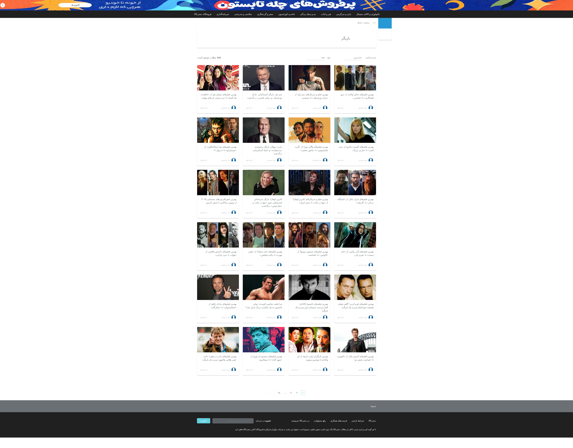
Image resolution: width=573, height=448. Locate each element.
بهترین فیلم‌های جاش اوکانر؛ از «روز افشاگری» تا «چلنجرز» (357, 96)
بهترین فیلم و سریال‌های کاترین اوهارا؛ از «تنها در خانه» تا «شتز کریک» (310, 201)
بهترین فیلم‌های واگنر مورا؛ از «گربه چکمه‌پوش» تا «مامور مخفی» (311, 148)
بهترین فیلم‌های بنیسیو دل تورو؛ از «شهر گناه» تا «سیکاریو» (266, 358)
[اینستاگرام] (203, 429)
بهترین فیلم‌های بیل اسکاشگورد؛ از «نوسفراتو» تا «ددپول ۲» (220, 148)
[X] (209, 429)
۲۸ (279, 393)
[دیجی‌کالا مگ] (385, 23)
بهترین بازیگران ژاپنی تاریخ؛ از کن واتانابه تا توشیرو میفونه (312, 358)
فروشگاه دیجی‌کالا (202, 14)
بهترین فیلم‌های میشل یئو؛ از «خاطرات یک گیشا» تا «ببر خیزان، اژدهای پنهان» (219, 96)
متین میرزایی (317, 108)
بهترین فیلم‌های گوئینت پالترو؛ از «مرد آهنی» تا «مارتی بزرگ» (356, 148)
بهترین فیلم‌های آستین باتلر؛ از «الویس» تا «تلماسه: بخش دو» (355, 358)
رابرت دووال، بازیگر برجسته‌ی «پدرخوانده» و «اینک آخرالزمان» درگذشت (267, 150)
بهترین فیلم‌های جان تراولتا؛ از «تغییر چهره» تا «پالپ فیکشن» (265, 253)
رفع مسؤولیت (320, 421)
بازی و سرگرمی (343, 14)
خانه (374, 23)
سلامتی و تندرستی (243, 14)
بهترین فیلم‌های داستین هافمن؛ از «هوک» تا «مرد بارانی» (221, 253)
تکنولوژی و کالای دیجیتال (368, 14)
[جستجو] (385, 34)
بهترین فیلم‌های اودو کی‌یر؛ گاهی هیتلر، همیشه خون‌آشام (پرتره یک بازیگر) (356, 306)
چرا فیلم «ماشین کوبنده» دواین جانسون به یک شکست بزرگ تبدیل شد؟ (264, 306)
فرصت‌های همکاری (338, 421)
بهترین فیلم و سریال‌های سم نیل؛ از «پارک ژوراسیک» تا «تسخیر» (311, 96)
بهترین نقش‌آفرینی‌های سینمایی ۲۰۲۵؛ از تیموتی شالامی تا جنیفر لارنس (219, 201)
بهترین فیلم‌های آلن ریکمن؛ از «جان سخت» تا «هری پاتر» (357, 253)
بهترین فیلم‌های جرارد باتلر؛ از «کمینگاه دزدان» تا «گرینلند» (355, 201)
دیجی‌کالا (372, 421)
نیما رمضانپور (362, 108)
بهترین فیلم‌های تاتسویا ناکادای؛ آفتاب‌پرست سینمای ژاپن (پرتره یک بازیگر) (311, 307)
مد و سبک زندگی (308, 14)
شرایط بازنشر (358, 421)
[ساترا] (362, 406)
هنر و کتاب (326, 14)
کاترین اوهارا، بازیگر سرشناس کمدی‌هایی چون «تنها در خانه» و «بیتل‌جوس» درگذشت (267, 202)
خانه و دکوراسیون (286, 14)
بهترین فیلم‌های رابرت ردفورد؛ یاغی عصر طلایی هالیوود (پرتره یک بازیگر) (219, 358)
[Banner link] (286, 5)
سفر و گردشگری (265, 14)
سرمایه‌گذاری (223, 14)
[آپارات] (214, 429)
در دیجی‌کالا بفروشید (300, 421)
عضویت (203, 421)
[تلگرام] (198, 429)
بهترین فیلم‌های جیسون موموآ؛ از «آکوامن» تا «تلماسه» (312, 253)
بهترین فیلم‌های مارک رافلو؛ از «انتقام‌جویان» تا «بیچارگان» (223, 306)
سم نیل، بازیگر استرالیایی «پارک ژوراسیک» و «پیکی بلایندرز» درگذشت (264, 96)
